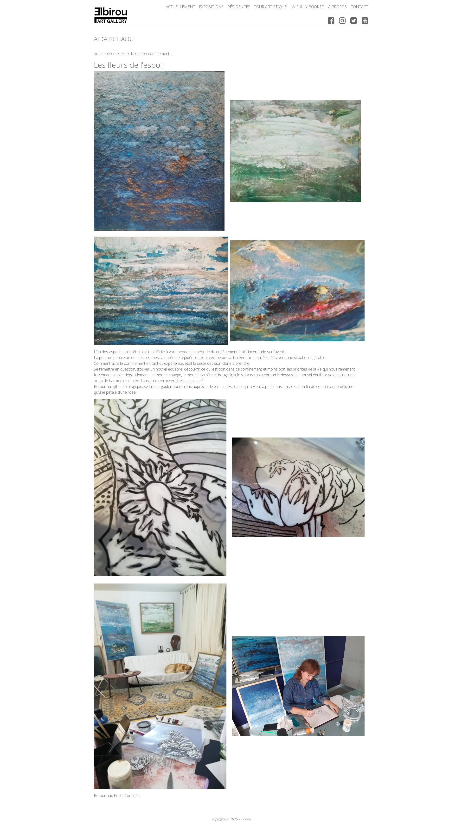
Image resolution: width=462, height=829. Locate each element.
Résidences (238, 6)
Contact (359, 6)
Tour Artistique (270, 6)
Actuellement (180, 6)
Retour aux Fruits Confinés (117, 795)
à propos (337, 6)
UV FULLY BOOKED (307, 6)
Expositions (211, 6)
